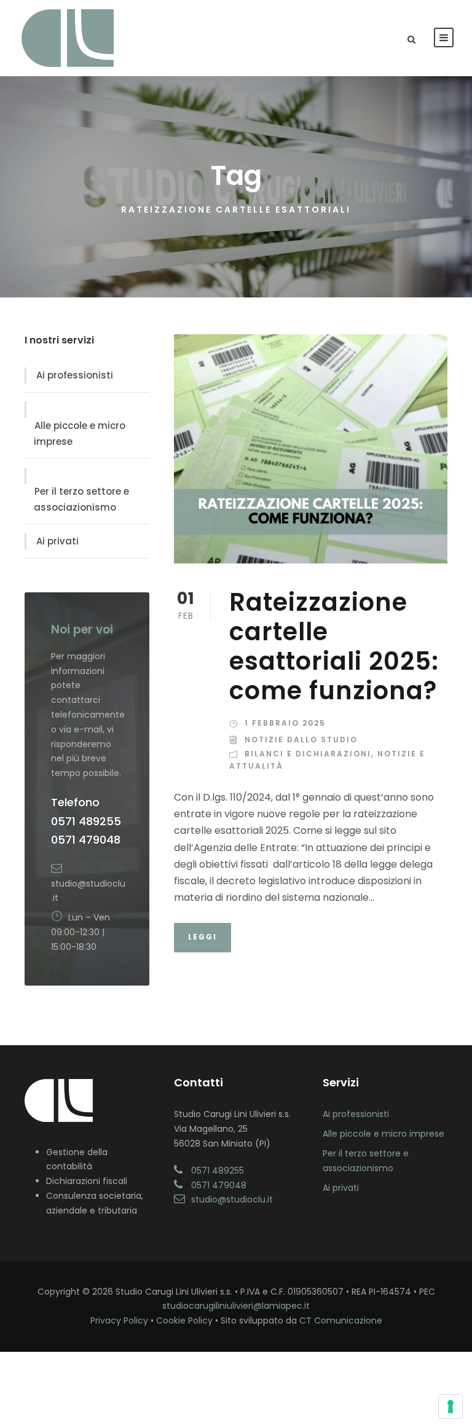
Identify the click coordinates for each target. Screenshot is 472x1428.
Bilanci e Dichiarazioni (308, 753)
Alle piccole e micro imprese (79, 433)
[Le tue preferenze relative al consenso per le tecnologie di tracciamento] (450, 1406)
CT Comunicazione (340, 1320)
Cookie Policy (184, 1320)
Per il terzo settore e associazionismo (81, 499)
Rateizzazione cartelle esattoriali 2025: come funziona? (334, 646)
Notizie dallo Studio (301, 739)
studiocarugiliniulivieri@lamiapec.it (236, 1306)
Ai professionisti (74, 375)
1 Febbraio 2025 (285, 723)
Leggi (202, 937)
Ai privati (57, 541)
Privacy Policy (119, 1320)
